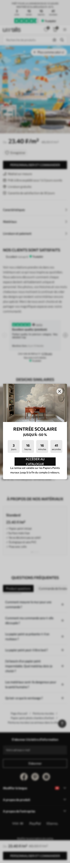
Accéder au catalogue (35, 461)
